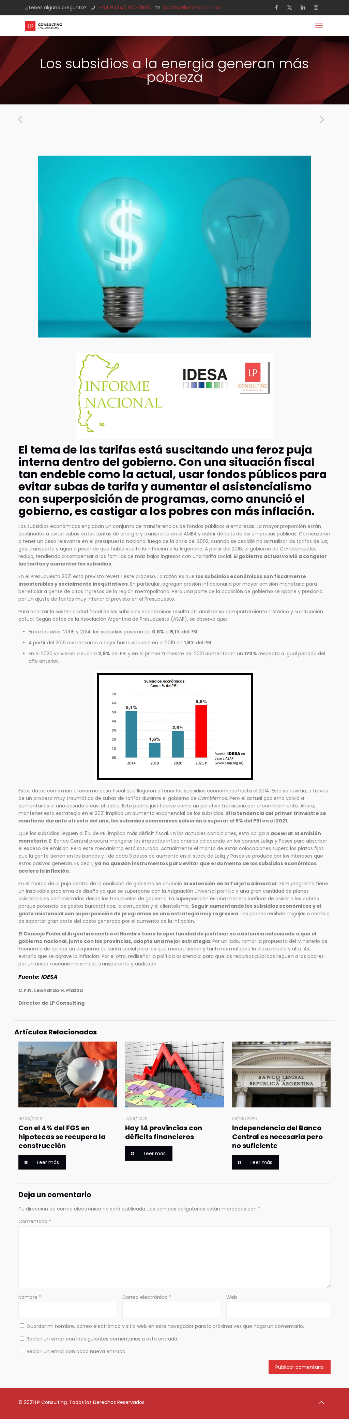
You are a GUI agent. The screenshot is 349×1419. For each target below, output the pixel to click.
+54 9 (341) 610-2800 (125, 7)
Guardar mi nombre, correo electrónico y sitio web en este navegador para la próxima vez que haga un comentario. (165, 1326)
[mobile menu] (319, 25)
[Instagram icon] (318, 7)
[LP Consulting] (43, 25)
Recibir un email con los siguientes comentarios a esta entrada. (102, 1338)
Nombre (29, 1297)
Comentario (34, 1221)
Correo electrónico (146, 1297)
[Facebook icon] (278, 7)
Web (231, 1297)
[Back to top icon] (323, 1402)
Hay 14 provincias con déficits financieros (163, 1132)
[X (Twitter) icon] (291, 7)
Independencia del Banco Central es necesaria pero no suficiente (277, 1136)
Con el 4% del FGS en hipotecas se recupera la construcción (62, 1136)
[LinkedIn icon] (304, 7)
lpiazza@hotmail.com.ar (192, 7)
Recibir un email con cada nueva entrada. (76, 1351)
